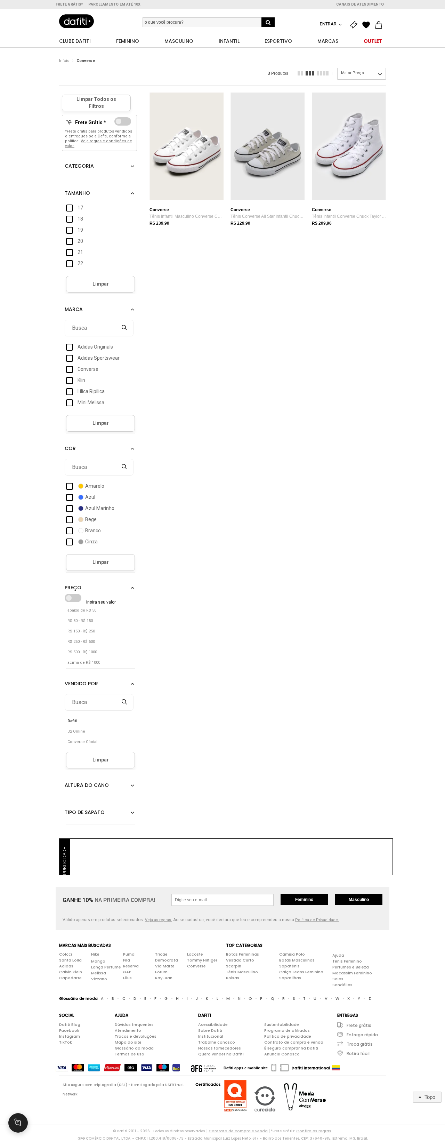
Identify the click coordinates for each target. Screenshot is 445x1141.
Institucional (210, 1036)
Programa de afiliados (287, 1030)
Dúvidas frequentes (134, 1024)
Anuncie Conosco (282, 1054)
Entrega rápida (362, 1035)
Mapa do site (128, 1042)
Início (64, 60)
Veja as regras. (158, 920)
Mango (98, 961)
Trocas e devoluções (135, 1036)
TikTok (65, 1042)
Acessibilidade (213, 1024)
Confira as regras (313, 1131)
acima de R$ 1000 (83, 662)
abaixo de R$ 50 (81, 610)
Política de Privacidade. (317, 920)
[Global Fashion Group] (203, 1068)
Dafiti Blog (69, 1024)
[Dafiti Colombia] (336, 1068)
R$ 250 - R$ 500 (81, 641)
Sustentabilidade (281, 1024)
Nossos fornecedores (219, 1048)
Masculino (359, 899)
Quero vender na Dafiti (221, 1054)
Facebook (69, 1030)
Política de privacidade (287, 1036)
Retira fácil (358, 1053)
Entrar (329, 23)
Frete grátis (359, 1025)
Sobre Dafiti (210, 1030)
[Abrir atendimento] (18, 1123)
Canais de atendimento (360, 4)
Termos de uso (129, 1054)
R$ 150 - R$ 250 (81, 631)
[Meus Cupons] (355, 25)
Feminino (304, 899)
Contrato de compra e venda (293, 1042)
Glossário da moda (134, 1048)
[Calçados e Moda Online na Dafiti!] (76, 21)
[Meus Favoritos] (367, 25)
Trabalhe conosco (216, 1042)
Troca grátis (360, 1044)
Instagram (69, 1036)
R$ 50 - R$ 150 (80, 621)
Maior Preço (352, 73)
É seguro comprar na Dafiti (291, 1048)
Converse (85, 60)
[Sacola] (380, 25)
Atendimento (128, 1030)
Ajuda (338, 955)
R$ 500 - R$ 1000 (82, 652)
